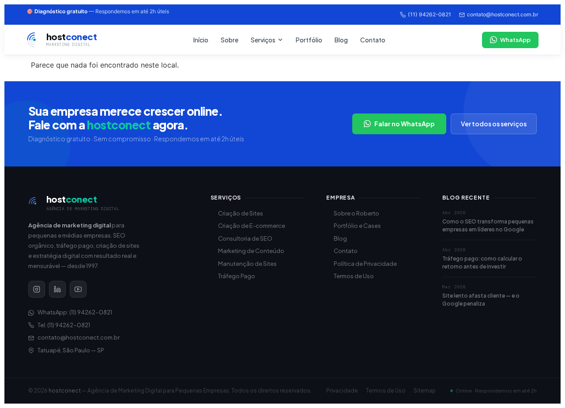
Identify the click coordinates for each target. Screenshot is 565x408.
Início (200, 40)
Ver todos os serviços (494, 124)
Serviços (263, 40)
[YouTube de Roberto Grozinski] (78, 289)
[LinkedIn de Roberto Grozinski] (57, 289)
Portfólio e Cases (357, 225)
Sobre (229, 40)
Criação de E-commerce (251, 225)
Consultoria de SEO (245, 238)
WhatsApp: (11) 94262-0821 (75, 312)
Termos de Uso (354, 276)
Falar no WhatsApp (404, 124)
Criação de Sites (240, 213)
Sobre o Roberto (356, 213)
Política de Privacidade (365, 263)
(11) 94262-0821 (429, 14)
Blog (341, 40)
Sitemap (425, 390)
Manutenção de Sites (247, 263)
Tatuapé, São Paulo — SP (71, 350)
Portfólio (309, 40)
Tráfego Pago (236, 276)
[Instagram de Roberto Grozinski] (36, 289)
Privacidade (342, 390)
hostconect (65, 390)
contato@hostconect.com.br (503, 14)
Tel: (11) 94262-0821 (64, 325)
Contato (372, 40)
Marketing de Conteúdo (251, 250)
